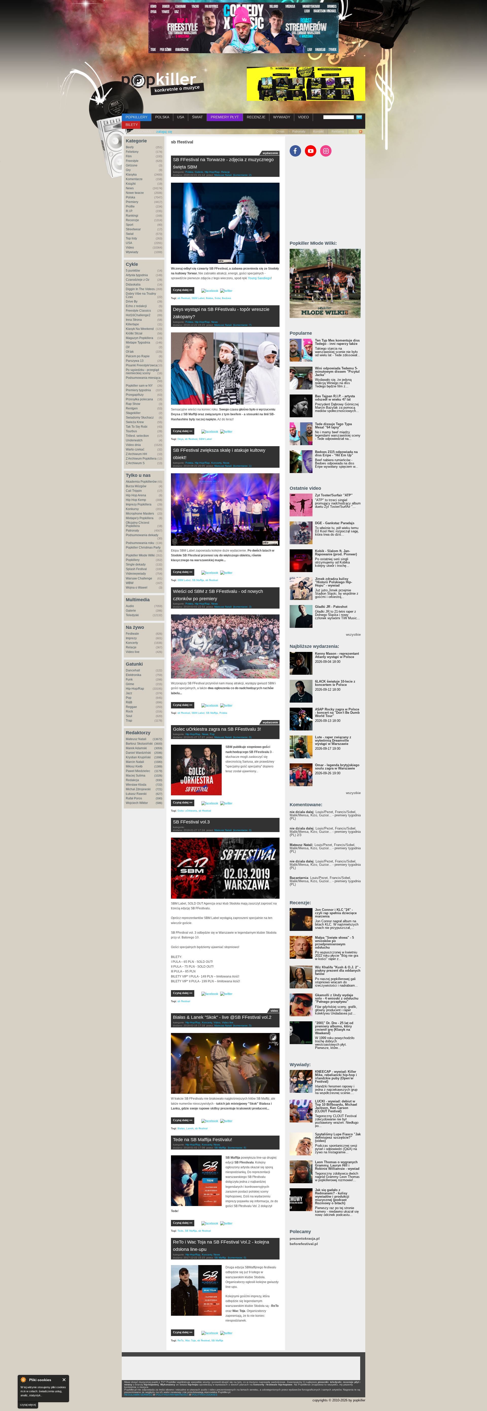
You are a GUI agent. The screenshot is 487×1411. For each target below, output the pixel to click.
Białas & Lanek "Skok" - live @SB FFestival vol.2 (222, 1017)
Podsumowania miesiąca (143, 378)
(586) (159, 802)
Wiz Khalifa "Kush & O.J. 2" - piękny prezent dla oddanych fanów (337, 970)
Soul (129, 716)
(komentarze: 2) (242, 175)
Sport (129, 225)
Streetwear (133, 229)
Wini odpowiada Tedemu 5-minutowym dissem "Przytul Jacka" (337, 371)
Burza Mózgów (136, 486)
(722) (159, 784)
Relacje (131, 647)
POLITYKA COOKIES (204, 1394)
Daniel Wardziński (138, 753)
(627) (159, 793)
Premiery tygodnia (138, 390)
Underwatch (134, 440)
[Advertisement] (328, 201)
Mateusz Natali (136, 739)
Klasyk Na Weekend (140, 329)
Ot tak (130, 351)
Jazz (129, 693)
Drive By (131, 301)
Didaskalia (133, 284)
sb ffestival (184, 298)
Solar (217, 298)
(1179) (158, 771)
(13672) (157, 739)
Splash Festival (136, 569)
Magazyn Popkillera (139, 338)
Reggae (131, 707)
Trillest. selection (137, 436)
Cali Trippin (134, 491)
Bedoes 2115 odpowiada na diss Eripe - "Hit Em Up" (336, 453)
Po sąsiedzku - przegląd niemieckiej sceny (142, 371)
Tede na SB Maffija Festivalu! (202, 1139)
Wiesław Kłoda (136, 784)
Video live (133, 652)
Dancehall (133, 670)
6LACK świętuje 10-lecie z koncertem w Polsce (335, 683)
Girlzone (131, 165)
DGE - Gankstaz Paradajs (334, 523)
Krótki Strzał (134, 333)
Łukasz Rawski (136, 794)
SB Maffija (198, 580)
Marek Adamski (136, 748)
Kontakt (318, 131)
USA (180, 117)
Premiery (132, 202)
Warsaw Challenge (139, 578)
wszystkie (353, 634)
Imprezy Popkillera (138, 504)
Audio (130, 606)
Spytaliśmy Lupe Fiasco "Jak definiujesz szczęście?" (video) (338, 1137)
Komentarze (134, 179)
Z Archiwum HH (136, 454)
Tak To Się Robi (136, 426)
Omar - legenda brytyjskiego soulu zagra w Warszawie (337, 766)
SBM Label (198, 298)
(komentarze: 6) (237, 1147)
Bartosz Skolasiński (139, 743)
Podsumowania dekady (142, 535)
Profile (130, 206)
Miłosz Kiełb (134, 766)
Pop (128, 698)
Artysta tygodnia (137, 275)
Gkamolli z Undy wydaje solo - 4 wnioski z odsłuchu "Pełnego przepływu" (336, 998)
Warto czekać (135, 449)
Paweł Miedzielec (138, 771)
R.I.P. (129, 211)
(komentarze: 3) (242, 606)
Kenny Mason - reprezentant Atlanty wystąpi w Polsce (337, 655)
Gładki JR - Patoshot (331, 607)
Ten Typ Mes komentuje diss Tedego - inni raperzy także (337, 342)
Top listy (131, 238)
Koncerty (132, 643)
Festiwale (132, 633)
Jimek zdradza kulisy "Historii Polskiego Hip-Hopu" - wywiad (333, 582)
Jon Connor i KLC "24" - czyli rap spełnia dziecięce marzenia (336, 913)
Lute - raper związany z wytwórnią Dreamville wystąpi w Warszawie (333, 740)
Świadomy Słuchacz (140, 417)
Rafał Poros (134, 798)
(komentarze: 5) (242, 1025)
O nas (280, 131)
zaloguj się (164, 132)
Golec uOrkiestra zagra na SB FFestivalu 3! (217, 729)
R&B (129, 702)
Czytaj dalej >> (182, 289)
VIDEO (303, 117)
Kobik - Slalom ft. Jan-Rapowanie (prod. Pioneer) (336, 552)
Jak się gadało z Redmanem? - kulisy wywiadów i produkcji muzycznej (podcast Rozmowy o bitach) (332, 1196)
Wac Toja (190, 1340)
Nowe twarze (135, 193)
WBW (129, 583)
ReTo (181, 1340)
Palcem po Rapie (138, 356)
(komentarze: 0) (242, 737)
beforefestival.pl (304, 1244)
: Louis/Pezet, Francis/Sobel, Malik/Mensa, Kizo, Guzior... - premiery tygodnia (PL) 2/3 (325, 831)
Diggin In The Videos (140, 289)
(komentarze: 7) (242, 325)
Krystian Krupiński (138, 757)
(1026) (158, 775)
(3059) (158, 748)
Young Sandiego (259, 278)
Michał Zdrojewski (138, 789)
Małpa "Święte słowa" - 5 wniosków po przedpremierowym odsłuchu (334, 942)
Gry (128, 170)
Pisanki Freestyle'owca (141, 365)
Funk (129, 679)
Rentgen (132, 408)
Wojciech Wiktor (137, 803)
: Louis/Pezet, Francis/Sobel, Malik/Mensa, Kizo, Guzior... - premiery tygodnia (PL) (325, 815)
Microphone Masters (140, 513)
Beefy (130, 147)
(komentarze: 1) (242, 465)
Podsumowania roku (140, 543)
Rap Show (133, 404)
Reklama (338, 131)
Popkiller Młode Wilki (140, 555)
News (130, 188)
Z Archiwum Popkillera (141, 458)
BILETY (132, 125)
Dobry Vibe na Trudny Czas (141, 295)
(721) (159, 789)
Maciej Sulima (135, 775)
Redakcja (132, 780)
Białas (209, 298)
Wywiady (132, 252)
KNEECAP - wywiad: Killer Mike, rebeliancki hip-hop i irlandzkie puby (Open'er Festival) (336, 1076)
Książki (131, 183)
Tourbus (131, 431)
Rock (129, 711)
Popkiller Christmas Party (143, 547)
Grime (130, 684)
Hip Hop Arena (136, 495)
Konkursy (132, 509)
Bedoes (226, 298)
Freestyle (132, 161)
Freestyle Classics (138, 310)
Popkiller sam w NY (139, 385)
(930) (159, 780)
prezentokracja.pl (305, 1238)
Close (64, 1379)
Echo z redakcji (136, 306)
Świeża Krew (135, 422)
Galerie (131, 610)
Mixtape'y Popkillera (139, 518)
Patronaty (298, 131)
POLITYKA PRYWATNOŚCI (172, 1394)
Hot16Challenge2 (138, 315)
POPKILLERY (136, 117)
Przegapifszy (135, 395)
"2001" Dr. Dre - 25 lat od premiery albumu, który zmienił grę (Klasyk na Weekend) (334, 1028)
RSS (355, 131)
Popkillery (133, 560)
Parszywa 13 (135, 361)
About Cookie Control (23, 1379)
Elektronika (133, 675)
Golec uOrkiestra (187, 810)
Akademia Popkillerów (141, 481)
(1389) (158, 766)
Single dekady (136, 564)
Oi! (128, 347)
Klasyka (131, 174)
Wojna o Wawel (136, 587)
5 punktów (133, 270)
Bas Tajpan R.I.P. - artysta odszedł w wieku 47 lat (335, 397)
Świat (129, 234)
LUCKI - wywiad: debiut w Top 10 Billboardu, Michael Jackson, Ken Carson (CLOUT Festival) (336, 1106)
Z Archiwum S (135, 463)
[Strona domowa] (163, 83)
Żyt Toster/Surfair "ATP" (334, 495)
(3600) (158, 743)
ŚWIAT (197, 117)
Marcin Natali (135, 762)
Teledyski (132, 615)
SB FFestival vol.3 (191, 821)
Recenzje (132, 220)
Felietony (132, 152)
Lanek (190, 1128)
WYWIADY (281, 117)
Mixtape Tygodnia (138, 342)
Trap (129, 720)
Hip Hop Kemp (136, 500)
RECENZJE (256, 117)
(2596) (158, 752)
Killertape (132, 324)
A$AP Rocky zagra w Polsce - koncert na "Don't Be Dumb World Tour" (337, 712)
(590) (159, 798)
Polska (130, 197)
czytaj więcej (28, 1404)
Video (130, 247)
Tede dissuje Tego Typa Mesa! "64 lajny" (333, 425)
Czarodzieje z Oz (137, 279)
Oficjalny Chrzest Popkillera (137, 524)
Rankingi (132, 215)
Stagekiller (133, 413)
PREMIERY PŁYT (225, 117)
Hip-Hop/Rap (135, 688)
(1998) (158, 757)
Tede (180, 1230)
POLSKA (162, 117)
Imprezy (131, 638)
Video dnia (133, 445)
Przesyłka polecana (139, 399)
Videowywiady (136, 573)
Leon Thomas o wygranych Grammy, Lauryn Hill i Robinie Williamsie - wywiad (337, 1165)
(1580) (158, 761)
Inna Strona (134, 320)
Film (129, 156)
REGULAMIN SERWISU (138, 1394)
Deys (180, 439)
